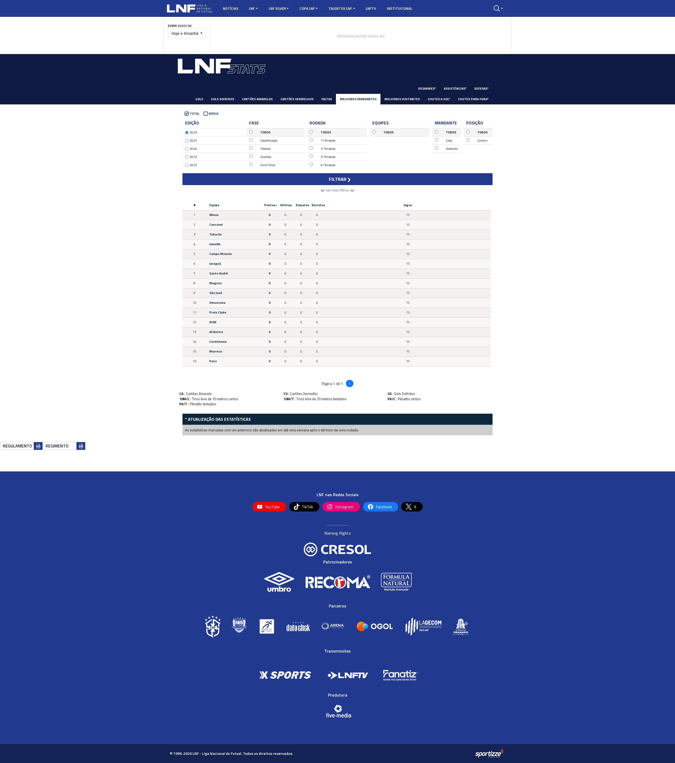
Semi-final (267, 164)
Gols (199, 99)
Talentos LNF (340, 8)
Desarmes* (427, 88)
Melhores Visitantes (402, 99)
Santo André (218, 273)
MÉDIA (213, 113)
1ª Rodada (328, 140)
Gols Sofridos (222, 99)
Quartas (265, 156)
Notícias (230, 8)
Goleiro (482, 140)
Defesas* (481, 88)
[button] (498, 8)
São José (215, 292)
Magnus (215, 283)
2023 (193, 156)
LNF (252, 8)
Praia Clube (217, 312)
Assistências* (455, 88)
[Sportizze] (489, 753)
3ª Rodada (328, 156)
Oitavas (265, 148)
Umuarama (217, 302)
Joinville (214, 244)
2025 (193, 140)
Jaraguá (215, 263)
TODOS (265, 132)
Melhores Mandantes (358, 99)
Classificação (269, 140)
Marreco (215, 351)
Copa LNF (307, 8)
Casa (449, 140)
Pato (213, 361)
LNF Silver (277, 8)
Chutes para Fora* (473, 99)
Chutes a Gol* (439, 99)
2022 (193, 164)
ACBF (212, 322)
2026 (193, 132)
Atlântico (216, 331)
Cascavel (216, 224)
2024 (193, 148)
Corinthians (218, 341)
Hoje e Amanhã (185, 33)
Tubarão (215, 234)
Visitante (452, 148)
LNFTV (371, 8)
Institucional (399, 8)
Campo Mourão (220, 253)
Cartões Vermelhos (297, 99)
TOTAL (194, 113)
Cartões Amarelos (257, 99)
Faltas (326, 99)
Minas (214, 214)
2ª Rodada (328, 148)
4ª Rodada (328, 164)
